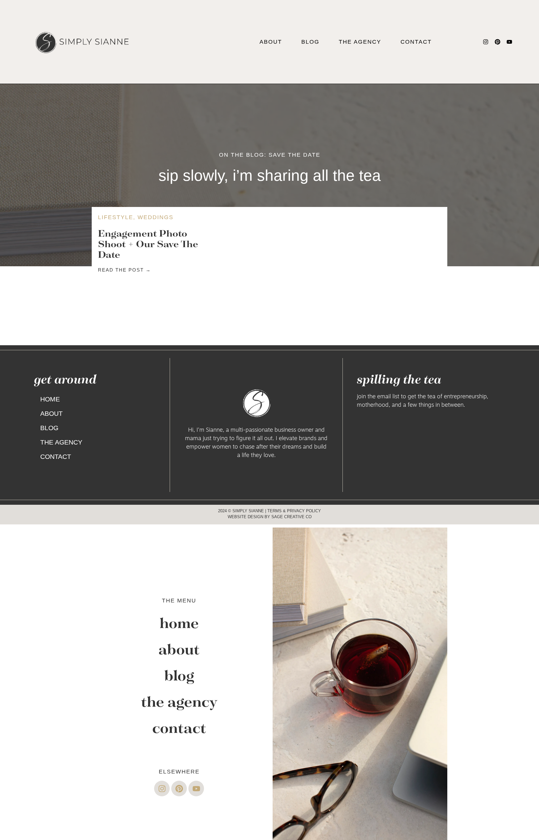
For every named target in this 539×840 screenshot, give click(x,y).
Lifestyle (115, 217)
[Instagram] (485, 42)
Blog (310, 42)
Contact (416, 42)
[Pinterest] (497, 42)
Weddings (155, 217)
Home (50, 399)
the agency (360, 42)
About (271, 42)
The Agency (61, 442)
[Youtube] (509, 42)
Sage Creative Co (291, 516)
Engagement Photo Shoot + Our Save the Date (148, 244)
